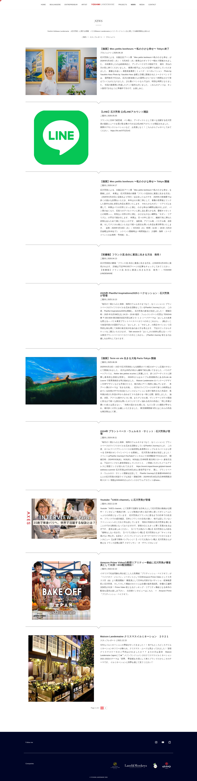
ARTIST (84, 4)
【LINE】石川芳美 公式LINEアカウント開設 (124, 111)
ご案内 (103, 116)
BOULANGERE (55, 4)
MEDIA (141, 4)
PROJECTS (122, 4)
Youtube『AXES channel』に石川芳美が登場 (125, 499)
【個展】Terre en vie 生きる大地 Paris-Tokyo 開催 (128, 358)
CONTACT (152, 4)
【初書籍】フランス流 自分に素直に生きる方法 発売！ (131, 254)
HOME (43, 4)
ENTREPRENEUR (71, 4)
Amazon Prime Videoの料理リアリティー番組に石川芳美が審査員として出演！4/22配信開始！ (135, 563)
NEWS (133, 4)
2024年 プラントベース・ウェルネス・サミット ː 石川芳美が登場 (135, 432)
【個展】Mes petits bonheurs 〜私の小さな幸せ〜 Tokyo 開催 (134, 181)
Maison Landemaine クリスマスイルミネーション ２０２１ (135, 636)
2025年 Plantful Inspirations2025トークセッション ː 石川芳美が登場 (134, 294)
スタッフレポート (108, 640)
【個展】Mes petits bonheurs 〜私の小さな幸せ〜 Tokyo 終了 (134, 48)
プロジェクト (106, 53)
